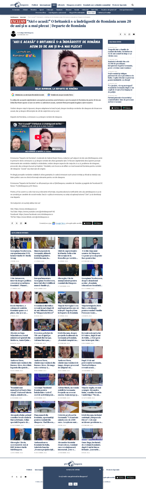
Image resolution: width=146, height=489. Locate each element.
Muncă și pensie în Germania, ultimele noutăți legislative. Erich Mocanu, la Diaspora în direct (42, 254)
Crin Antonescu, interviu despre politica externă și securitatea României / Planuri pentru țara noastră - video (20, 282)
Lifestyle (61, 5)
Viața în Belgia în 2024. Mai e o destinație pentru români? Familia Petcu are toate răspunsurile (92, 309)
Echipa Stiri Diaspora (26, 33)
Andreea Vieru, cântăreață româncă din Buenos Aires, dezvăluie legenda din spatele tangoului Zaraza (20, 364)
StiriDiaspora (14, 17)
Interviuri (91, 12)
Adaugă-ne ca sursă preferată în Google (29, 95)
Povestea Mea (41, 12)
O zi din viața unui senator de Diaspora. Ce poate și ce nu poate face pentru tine (92, 254)
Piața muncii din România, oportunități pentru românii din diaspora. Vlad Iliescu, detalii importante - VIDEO (44, 418)
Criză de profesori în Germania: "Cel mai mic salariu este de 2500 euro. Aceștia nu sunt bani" (68, 418)
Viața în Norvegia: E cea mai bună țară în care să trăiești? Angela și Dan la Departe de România (68, 309)
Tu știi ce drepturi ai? (109, 10)
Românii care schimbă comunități (96, 5)
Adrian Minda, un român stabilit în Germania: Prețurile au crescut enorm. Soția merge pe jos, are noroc (68, 391)
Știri (54, 5)
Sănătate (59, 10)
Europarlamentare (127, 10)
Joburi (25, 10)
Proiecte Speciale (119, 5)
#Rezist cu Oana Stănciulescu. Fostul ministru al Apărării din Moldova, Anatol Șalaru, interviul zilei (20, 336)
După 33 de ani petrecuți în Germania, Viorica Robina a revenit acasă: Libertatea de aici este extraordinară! (91, 364)
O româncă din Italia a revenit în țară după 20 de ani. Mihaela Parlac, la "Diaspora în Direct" (44, 309)
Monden (34, 10)
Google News (60, 223)
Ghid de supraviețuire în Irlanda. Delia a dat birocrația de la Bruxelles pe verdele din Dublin (67, 254)
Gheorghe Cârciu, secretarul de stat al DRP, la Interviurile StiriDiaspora (19, 446)
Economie (16, 10)
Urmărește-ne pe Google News (62, 95)
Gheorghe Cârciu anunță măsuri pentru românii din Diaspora (67, 280)
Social (76, 10)
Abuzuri (68, 10)
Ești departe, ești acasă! (57, 12)
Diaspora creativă (74, 5)
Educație (50, 10)
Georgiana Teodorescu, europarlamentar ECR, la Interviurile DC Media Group (20, 254)
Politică (35, 5)
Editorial (85, 10)
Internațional (45, 5)
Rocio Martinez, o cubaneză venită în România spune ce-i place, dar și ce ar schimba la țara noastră (20, 309)
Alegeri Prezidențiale (77, 12)
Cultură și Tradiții (104, 12)
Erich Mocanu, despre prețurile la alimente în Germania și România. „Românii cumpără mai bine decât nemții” (68, 336)
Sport (42, 10)
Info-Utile (94, 10)
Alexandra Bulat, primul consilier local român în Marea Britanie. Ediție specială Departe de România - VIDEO (20, 418)
